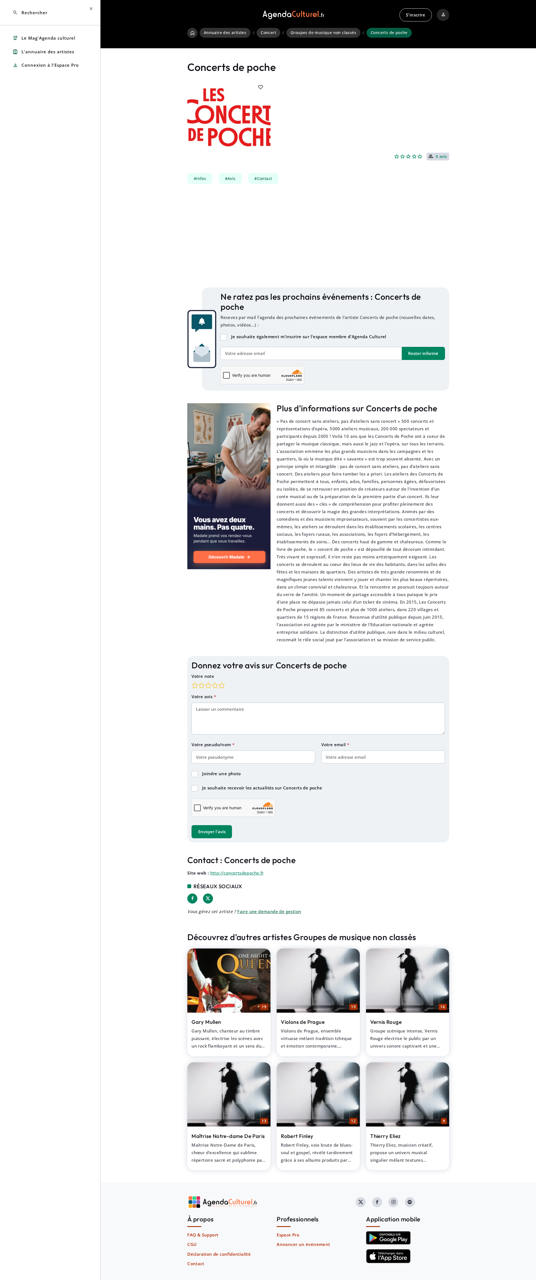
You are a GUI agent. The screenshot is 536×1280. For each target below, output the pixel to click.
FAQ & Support (202, 1235)
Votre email (334, 744)
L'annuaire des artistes (43, 52)
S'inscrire (415, 15)
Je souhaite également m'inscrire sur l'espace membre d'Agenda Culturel (308, 336)
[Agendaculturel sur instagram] (393, 1202)
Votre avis (203, 696)
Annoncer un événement (303, 1244)
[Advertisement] (318, 236)
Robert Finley (297, 1136)
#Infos (200, 178)
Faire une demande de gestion (269, 911)
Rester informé (423, 353)
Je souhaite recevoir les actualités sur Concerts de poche (262, 788)
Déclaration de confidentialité (219, 1254)
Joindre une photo (221, 773)
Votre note (203, 676)
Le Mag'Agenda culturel (44, 38)
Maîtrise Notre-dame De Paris (228, 1136)
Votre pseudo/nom (212, 744)
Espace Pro (288, 1235)
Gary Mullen (206, 1022)
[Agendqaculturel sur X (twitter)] (361, 1202)
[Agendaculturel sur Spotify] (410, 1202)
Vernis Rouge (386, 1022)
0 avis (441, 157)
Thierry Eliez (385, 1136)
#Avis (230, 178)
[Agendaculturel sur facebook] (377, 1202)
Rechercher (30, 12)
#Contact (263, 178)
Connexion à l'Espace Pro (46, 65)
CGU (192, 1244)
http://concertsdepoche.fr (237, 873)
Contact (195, 1263)
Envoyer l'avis (212, 831)
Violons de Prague (303, 1022)
